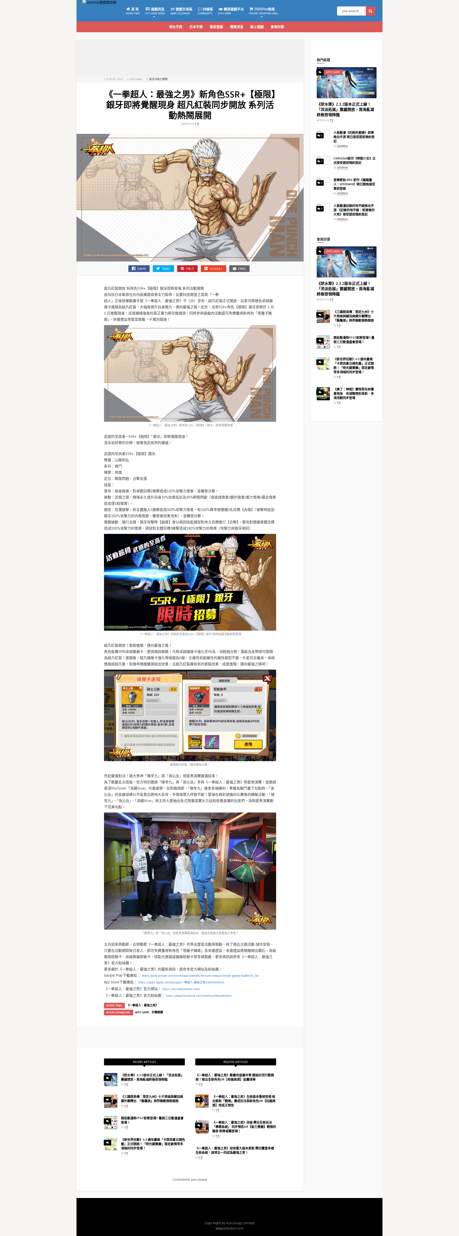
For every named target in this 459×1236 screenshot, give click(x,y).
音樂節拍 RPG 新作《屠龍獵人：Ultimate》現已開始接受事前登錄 (354, 184)
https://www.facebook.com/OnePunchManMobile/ (199, 996)
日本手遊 (196, 27)
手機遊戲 (157, 1012)
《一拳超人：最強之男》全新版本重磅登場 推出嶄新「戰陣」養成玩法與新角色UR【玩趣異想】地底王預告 (243, 1101)
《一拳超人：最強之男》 (142, 1005)
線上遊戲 (257, 27)
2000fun (342, 146)
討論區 (205, 11)
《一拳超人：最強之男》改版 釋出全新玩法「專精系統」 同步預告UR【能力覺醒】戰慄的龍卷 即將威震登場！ (244, 1127)
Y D (197, 124)
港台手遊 (175, 27)
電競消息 (236, 27)
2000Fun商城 (263, 11)
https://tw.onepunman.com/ (181, 989)
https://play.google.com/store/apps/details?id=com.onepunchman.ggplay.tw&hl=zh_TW (200, 976)
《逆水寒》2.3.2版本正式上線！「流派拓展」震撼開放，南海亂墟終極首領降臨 (345, 109)
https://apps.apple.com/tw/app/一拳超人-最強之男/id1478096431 (181, 982)
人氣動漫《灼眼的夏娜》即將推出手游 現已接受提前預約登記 (354, 137)
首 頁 (133, 11)
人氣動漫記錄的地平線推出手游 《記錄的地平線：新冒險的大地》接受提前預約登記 (354, 210)
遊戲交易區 (181, 11)
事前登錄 (216, 27)
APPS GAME (142, 1012)
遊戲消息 (155, 11)
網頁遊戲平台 (231, 11)
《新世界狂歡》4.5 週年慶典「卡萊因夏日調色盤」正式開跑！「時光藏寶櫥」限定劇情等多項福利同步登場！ (153, 1144)
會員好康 (277, 27)
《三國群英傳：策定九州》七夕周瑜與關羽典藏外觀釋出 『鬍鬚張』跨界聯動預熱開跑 (353, 316)
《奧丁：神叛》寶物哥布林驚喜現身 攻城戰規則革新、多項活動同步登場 (353, 393)
